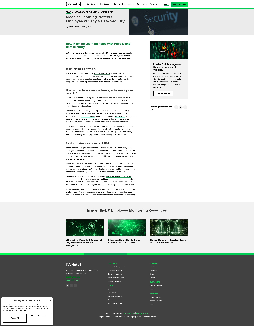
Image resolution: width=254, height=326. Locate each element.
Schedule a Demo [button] (179, 4)
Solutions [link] (91, 4)
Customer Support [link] (156, 285)
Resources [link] (126, 4)
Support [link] (152, 274)
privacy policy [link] (22, 310)
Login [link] (166, 4)
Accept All (15, 318)
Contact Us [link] (153, 270)
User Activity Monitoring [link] (115, 270)
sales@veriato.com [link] (73, 277)
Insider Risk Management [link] (116, 267)
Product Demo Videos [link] (115, 303)
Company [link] (141, 4)
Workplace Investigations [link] (116, 277)
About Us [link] (153, 267)
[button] (50, 300)
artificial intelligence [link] (102, 73)
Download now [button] (163, 93)
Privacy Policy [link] (142, 313)
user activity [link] (120, 116)
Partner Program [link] (155, 297)
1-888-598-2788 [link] (72, 280)
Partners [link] (153, 4)
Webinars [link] (111, 300)
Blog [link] (68, 12)
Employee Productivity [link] (115, 274)
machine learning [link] (88, 116)
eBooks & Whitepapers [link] (115, 296)
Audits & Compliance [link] (114, 281)
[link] (73, 5)
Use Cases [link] (104, 4)
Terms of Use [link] (129, 313)
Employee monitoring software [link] (118, 176)
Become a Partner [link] (156, 300)
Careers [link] (152, 277)
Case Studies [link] (112, 293)
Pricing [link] (117, 4)
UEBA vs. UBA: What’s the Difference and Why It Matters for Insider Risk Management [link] (84, 243)
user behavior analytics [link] (117, 192)
